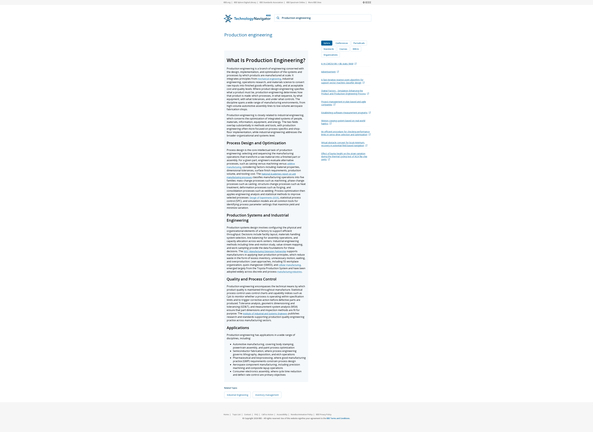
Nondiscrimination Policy (302, 414)
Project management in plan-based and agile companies (343, 103)
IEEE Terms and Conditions (338, 418)
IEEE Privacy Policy (323, 414)
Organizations (331, 54)
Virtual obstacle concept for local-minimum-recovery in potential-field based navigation (343, 144)
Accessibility (282, 414)
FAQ (256, 414)
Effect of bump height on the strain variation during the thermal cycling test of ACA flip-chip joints (344, 156)
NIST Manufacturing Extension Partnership (265, 251)
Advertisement (328, 71)
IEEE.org (227, 2)
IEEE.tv (356, 49)
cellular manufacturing (290, 264)
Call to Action (267, 414)
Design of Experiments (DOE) (264, 197)
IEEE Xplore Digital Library (245, 2)
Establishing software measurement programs (344, 112)
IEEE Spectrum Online (295, 2)
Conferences (342, 43)
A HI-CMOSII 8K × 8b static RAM (337, 63)
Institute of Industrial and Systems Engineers (265, 313)
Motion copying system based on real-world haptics (343, 122)
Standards (329, 49)
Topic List (236, 414)
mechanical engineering (269, 78)
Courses (343, 49)
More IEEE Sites (314, 2)
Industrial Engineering (237, 394)
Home (226, 414)
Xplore (327, 43)
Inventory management (267, 394)
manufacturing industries (289, 271)
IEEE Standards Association (271, 2)
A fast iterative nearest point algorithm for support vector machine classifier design (342, 81)
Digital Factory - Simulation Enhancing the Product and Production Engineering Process (343, 92)
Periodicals (359, 43)
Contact (247, 414)
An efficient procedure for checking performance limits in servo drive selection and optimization (345, 133)
